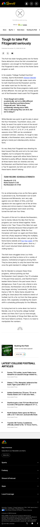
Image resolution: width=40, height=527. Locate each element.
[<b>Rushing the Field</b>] (7, 350)
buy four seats (26, 241)
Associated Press (12, 377)
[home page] (9, 4)
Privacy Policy (19, 508)
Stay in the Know (7, 447)
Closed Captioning (18, 507)
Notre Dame (20, 30)
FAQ (25, 507)
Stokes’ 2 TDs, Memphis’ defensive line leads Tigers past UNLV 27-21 (22, 384)
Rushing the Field (32, 30)
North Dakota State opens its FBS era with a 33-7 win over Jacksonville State (22, 414)
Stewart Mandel (30, 78)
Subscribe (6, 455)
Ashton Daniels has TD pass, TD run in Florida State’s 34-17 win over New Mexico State (21, 393)
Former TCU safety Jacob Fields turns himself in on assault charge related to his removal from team (21, 373)
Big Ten (11, 30)
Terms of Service (27, 510)
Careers (10, 507)
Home (5, 30)
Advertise (4, 507)
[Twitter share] (7, 53)
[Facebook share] (3, 53)
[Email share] (12, 53)
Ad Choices (11, 508)
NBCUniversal (12, 513)
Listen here (19, 354)
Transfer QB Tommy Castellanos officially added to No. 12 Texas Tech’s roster (22, 424)
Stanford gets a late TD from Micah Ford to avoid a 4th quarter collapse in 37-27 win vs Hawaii (22, 404)
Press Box (4, 508)
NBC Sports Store (32, 507)
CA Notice (19, 510)
